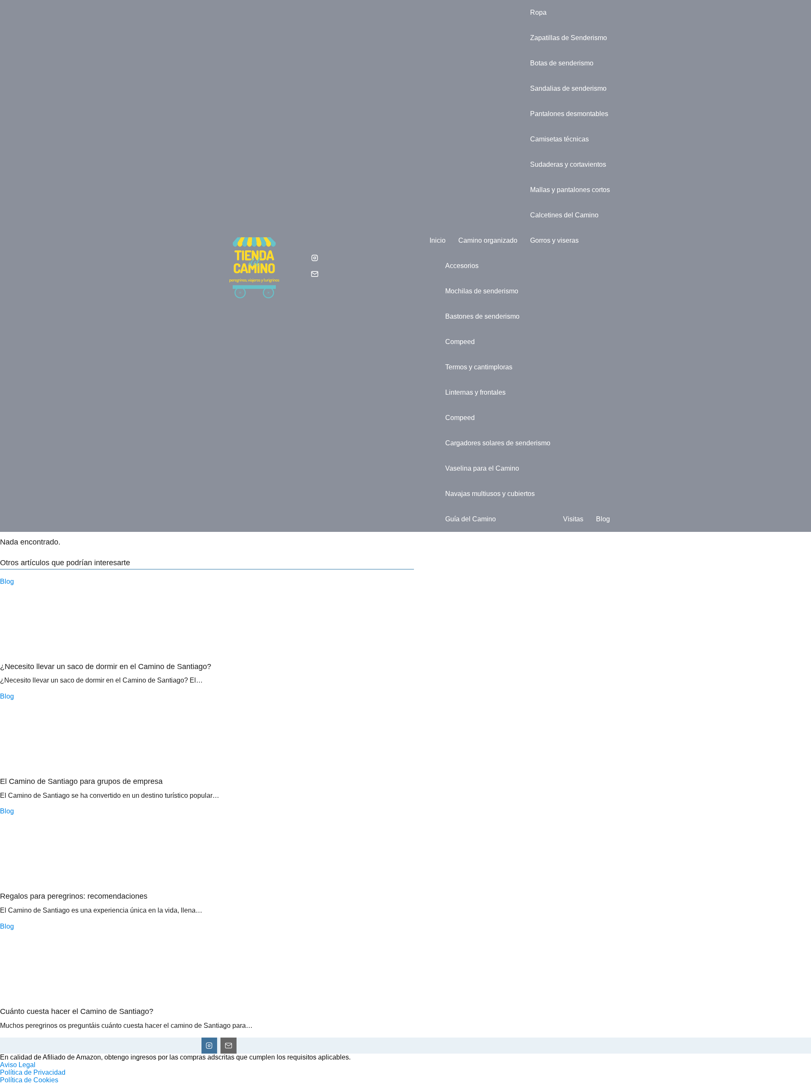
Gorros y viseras (554, 240)
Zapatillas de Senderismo (568, 37)
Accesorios (462, 265)
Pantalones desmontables (569, 113)
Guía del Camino (470, 519)
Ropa (538, 12)
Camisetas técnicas (559, 139)
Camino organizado (487, 240)
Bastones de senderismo (482, 316)
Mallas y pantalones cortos (570, 189)
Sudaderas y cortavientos (568, 164)
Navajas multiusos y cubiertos (490, 493)
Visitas (573, 519)
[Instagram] (315, 258)
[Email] (315, 274)
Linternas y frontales (475, 392)
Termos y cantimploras (478, 367)
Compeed (460, 341)
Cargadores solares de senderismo (497, 443)
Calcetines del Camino (564, 215)
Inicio (438, 240)
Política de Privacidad (32, 1072)
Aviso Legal (17, 1064)
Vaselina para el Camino (482, 468)
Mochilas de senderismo (481, 291)
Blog (603, 519)
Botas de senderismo (561, 63)
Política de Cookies (29, 1080)
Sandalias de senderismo (568, 88)
